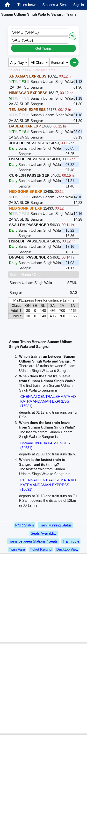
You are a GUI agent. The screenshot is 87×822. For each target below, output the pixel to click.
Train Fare (17, 549)
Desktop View (67, 549)
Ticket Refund (40, 549)
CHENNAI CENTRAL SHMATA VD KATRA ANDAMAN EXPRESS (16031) (48, 401)
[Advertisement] (43, 598)
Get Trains (43, 48)
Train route (71, 541)
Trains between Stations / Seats (33, 541)
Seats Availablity (44, 533)
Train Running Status (55, 525)
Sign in (78, 5)
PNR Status (24, 525)
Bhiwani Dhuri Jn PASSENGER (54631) (45, 445)
